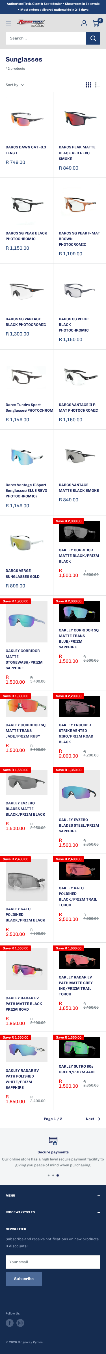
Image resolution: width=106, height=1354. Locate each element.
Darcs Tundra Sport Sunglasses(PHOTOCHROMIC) (26, 407)
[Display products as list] (97, 84)
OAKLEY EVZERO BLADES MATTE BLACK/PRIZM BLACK (25, 809)
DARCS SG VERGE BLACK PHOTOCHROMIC (74, 324)
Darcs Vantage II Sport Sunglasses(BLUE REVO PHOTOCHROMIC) (26, 490)
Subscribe (24, 1278)
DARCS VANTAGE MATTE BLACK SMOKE (79, 488)
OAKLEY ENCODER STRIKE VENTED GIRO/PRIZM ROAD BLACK (76, 733)
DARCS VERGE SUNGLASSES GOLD (23, 573)
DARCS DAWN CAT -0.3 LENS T (26, 150)
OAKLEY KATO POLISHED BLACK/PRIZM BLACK (25, 914)
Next (90, 1119)
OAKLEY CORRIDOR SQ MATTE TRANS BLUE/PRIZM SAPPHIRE (79, 638)
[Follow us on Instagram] (20, 1323)
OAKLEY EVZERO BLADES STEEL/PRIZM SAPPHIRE (79, 825)
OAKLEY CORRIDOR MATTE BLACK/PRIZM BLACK (79, 555)
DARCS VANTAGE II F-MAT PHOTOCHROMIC (78, 407)
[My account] (84, 23)
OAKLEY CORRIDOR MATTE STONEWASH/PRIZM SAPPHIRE (24, 659)
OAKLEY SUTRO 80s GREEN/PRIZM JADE (77, 1069)
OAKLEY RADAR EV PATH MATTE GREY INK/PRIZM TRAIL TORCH (76, 985)
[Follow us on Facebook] (10, 1323)
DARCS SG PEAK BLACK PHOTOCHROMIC (26, 236)
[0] (95, 23)
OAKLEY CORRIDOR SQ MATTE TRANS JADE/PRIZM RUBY (26, 730)
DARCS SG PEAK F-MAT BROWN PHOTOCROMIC (79, 239)
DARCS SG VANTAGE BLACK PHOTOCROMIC (26, 322)
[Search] (93, 38)
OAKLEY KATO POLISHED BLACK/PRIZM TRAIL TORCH (78, 896)
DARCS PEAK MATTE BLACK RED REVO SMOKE (77, 153)
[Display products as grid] (88, 84)
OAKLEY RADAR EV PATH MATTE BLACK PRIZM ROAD (24, 1003)
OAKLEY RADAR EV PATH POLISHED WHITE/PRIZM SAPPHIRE (22, 1079)
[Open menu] (8, 23)
